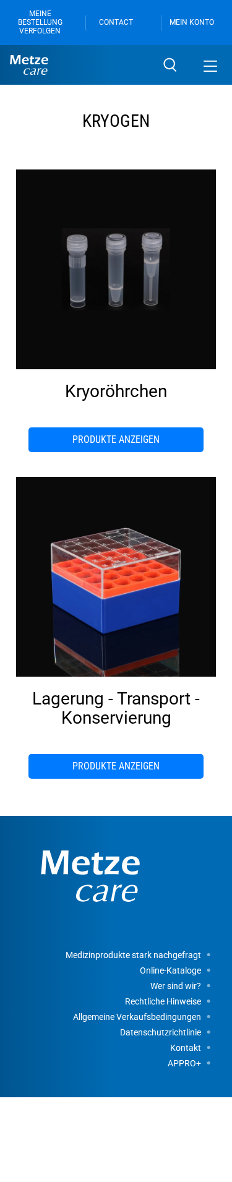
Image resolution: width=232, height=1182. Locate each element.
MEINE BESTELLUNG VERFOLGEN (40, 22)
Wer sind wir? (175, 986)
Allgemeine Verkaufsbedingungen (137, 1017)
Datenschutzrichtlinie (160, 1032)
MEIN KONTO (192, 22)
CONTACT (116, 22)
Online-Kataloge (170, 970)
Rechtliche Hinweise (163, 1001)
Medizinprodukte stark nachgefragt (133, 955)
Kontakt (185, 1048)
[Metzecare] (79, 65)
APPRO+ (184, 1063)
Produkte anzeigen (116, 439)
